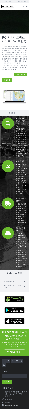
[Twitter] (18, 1)
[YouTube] (24, 1)
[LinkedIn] (21, 1)
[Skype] (4, 365)
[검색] (27, 6)
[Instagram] (21, 361)
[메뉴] (23, 6)
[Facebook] (16, 1)
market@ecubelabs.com (12, 405)
